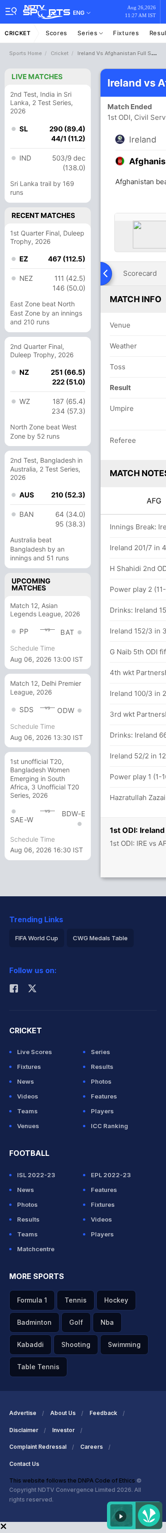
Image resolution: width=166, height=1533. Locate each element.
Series (88, 33)
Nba (107, 1322)
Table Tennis (38, 1367)
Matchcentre (35, 1249)
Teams (27, 1111)
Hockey (116, 1300)
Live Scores (34, 1051)
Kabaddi (30, 1344)
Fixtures (126, 33)
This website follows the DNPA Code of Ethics (72, 1480)
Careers (91, 1446)
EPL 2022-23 (111, 1175)
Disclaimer (23, 1430)
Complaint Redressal (37, 1446)
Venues (28, 1126)
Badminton (34, 1322)
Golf (76, 1322)
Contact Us (24, 1463)
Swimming (124, 1344)
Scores (56, 33)
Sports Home (25, 53)
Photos (101, 1081)
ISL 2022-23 (36, 1175)
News (25, 1081)
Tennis (76, 1300)
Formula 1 (32, 1300)
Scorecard (140, 273)
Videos (27, 1096)
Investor (63, 1430)
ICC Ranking (109, 1126)
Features (104, 1096)
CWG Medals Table (100, 938)
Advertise (22, 1412)
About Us (63, 1412)
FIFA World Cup (36, 938)
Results (102, 1066)
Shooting (75, 1344)
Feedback (103, 1412)
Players (102, 1111)
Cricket (18, 33)
